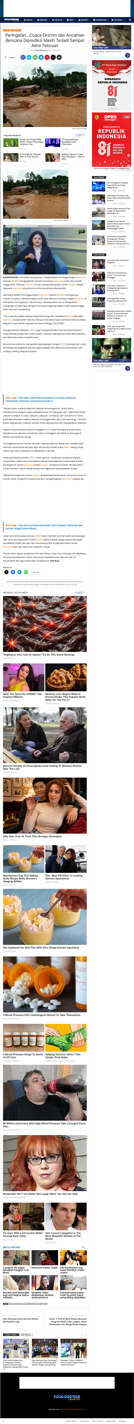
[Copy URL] (65, 57)
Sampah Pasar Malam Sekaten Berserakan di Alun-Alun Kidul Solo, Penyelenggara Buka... (118, 225)
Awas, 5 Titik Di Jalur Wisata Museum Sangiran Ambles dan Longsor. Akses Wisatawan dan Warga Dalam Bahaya (68, 1321)
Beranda (5, 26)
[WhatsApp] (35, 57)
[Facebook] (23, 57)
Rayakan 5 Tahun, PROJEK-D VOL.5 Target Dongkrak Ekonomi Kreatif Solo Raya (74, 1362)
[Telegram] (41, 57)
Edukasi (118, 20)
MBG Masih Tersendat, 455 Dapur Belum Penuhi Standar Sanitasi (119, 198)
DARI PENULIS (26, 1335)
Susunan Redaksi (71, 1421)
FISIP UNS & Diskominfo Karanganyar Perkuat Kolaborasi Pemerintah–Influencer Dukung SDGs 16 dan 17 (15, 1364)
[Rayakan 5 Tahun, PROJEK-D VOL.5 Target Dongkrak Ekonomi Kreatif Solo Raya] (74, 1348)
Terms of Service (97, 1421)
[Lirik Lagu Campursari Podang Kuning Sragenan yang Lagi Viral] (98, 289)
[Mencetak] (59, 57)
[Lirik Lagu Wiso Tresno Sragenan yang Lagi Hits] (98, 302)
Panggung (101, 20)
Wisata (58, 20)
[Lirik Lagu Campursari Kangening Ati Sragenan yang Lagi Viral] (98, 330)
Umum (29, 20)
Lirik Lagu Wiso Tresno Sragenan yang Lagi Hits (117, 299)
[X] (29, 57)
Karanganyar (22, 26)
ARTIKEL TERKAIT (11, 1335)
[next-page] (85, 1334)
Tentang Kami (84, 1421)
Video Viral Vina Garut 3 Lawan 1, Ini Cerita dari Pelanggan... (116, 275)
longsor (72, 284)
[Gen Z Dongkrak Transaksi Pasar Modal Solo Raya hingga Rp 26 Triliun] (98, 186)
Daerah (43, 20)
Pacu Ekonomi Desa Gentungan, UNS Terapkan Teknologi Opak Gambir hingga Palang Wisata (44, 1362)
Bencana (80, 277)
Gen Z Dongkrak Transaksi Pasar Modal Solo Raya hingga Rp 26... (117, 185)
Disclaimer (122, 1421)
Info (71, 20)
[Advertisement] (45, 374)
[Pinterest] (47, 57)
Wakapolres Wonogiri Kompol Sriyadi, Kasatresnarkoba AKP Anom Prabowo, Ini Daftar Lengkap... (119, 314)
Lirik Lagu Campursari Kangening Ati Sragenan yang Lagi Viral (119, 328)
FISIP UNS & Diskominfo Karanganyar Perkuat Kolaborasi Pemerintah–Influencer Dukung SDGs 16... (118, 240)
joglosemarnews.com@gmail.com (72, 1409)
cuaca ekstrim (33, 1304)
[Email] (53, 57)
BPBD (15, 281)
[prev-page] (82, 1334)
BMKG (69, 316)
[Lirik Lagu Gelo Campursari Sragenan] (98, 264)
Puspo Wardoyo (40, 50)
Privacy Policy (111, 1421)
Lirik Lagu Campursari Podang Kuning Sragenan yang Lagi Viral (117, 288)
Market (84, 20)
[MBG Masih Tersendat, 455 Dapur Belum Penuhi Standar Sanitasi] (98, 199)
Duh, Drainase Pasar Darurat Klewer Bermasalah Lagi (21, 1320)
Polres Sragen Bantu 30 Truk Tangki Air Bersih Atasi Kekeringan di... (118, 210)
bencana (58, 281)
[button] (130, 20)
